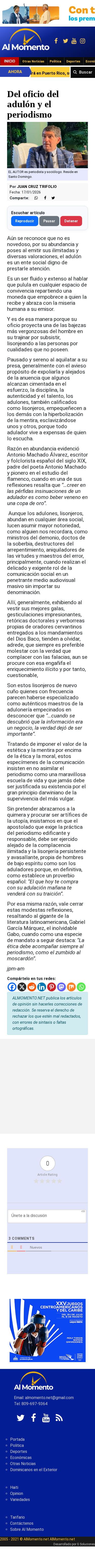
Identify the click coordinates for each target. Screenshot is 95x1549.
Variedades (20, 1499)
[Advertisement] (47, 1086)
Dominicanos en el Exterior (33, 1469)
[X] (21, 987)
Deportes (73, 61)
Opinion (16, 1493)
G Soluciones (86, 1544)
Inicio (9, 61)
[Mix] (71, 987)
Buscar (85, 72)
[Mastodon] (61, 987)
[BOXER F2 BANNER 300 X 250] (48, 1330)
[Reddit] (31, 987)
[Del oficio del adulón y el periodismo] (47, 144)
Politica (17, 1445)
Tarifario (17, 1517)
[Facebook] (12, 987)
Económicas (21, 1457)
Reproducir (24, 221)
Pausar (49, 221)
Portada (17, 1439)
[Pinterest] (51, 987)
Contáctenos (21, 1523)
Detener (71, 221)
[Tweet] (51, 198)
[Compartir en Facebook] (42, 198)
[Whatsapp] (81, 987)
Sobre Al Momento (27, 1529)
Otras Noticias (33, 61)
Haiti (14, 1487)
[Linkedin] (41, 987)
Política (55, 61)
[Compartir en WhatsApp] (34, 198)
